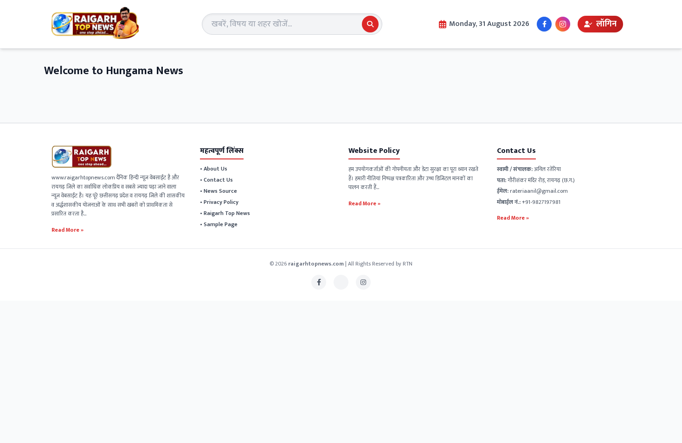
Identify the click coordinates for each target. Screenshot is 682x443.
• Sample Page (219, 224)
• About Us (213, 168)
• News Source (218, 191)
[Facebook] (544, 24)
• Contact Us (216, 179)
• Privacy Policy (219, 202)
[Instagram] (562, 24)
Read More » (67, 229)
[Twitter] (341, 282)
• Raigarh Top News (225, 213)
